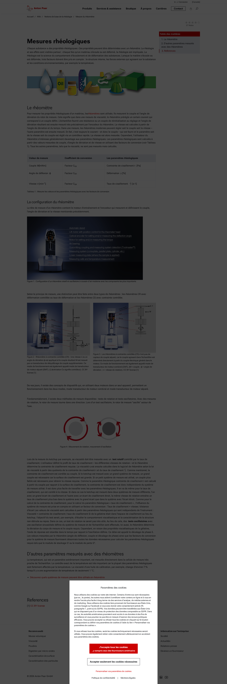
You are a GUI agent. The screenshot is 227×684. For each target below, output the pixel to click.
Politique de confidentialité (103, 678)
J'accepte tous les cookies (113, 649)
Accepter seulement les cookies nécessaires (113, 661)
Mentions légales (128, 678)
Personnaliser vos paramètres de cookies (113, 671)
